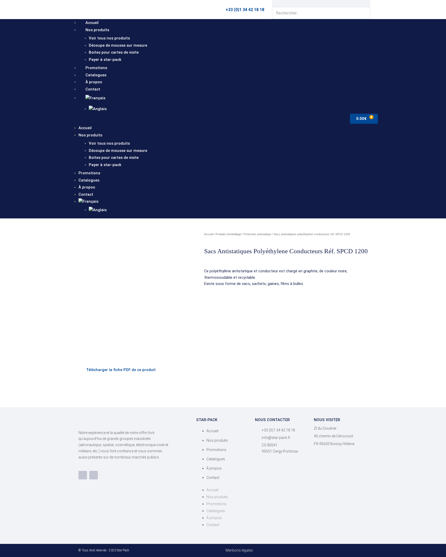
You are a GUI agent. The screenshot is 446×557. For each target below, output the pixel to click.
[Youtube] (93, 475)
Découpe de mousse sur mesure (118, 45)
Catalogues (95, 75)
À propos (93, 82)
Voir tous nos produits (109, 38)
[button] (192, 120)
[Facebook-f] (82, 475)
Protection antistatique (257, 234)
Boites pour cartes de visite (114, 52)
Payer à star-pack (105, 59)
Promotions (96, 67)
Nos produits (97, 30)
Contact (92, 89)
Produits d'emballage (228, 234)
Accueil (92, 22)
